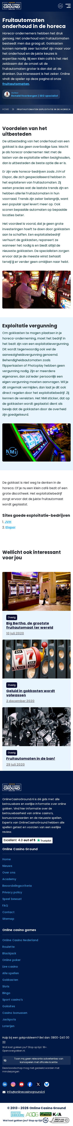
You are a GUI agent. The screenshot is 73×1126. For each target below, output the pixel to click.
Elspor (10, 527)
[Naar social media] (4, 1084)
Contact (8, 912)
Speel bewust (12, 899)
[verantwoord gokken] (60, 5)
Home (5, 109)
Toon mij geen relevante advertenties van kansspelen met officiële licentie (38, 1060)
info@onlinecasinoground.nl (26, 1092)
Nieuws (7, 866)
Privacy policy (12, 892)
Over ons (8, 872)
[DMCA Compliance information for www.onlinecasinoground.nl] (59, 1120)
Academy (9, 879)
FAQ (5, 905)
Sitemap (8, 919)
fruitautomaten (15, 84)
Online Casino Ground (47, 1108)
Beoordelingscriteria (17, 886)
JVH (8, 522)
